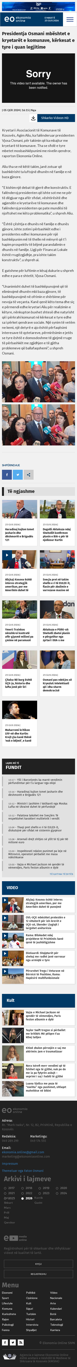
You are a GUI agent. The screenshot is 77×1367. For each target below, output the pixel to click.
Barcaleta (56, 1319)
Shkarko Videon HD (55, 118)
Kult (28, 1303)
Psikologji (8, 1324)
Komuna (7, 1308)
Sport (5, 1298)
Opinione (32, 1298)
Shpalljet (31, 1330)
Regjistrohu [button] (38, 1273)
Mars (7, 1207)
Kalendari (56, 1308)
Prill (6, 1212)
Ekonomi (7, 1292)
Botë (53, 1314)
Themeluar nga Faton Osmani (23, 1170)
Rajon (5, 1319)
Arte (53, 1303)
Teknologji (56, 1324)
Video (53, 1292)
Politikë (30, 1292)
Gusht (38, 1202)
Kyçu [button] (38, 1263)
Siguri (29, 1308)
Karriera (55, 1330)
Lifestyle (7, 1303)
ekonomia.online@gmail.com (23, 1152)
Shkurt (8, 1202)
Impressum (10, 1163)
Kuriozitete (9, 1314)
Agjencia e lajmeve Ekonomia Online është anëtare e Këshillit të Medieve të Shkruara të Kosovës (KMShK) (45, 1358)
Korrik (38, 1197)
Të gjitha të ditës (61, 874)
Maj (6, 1217)
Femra (5, 1330)
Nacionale (56, 1298)
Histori (30, 1319)
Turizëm (31, 1314)
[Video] (19, 567)
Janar (7, 1197)
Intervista (32, 1324)
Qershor (9, 1222)
